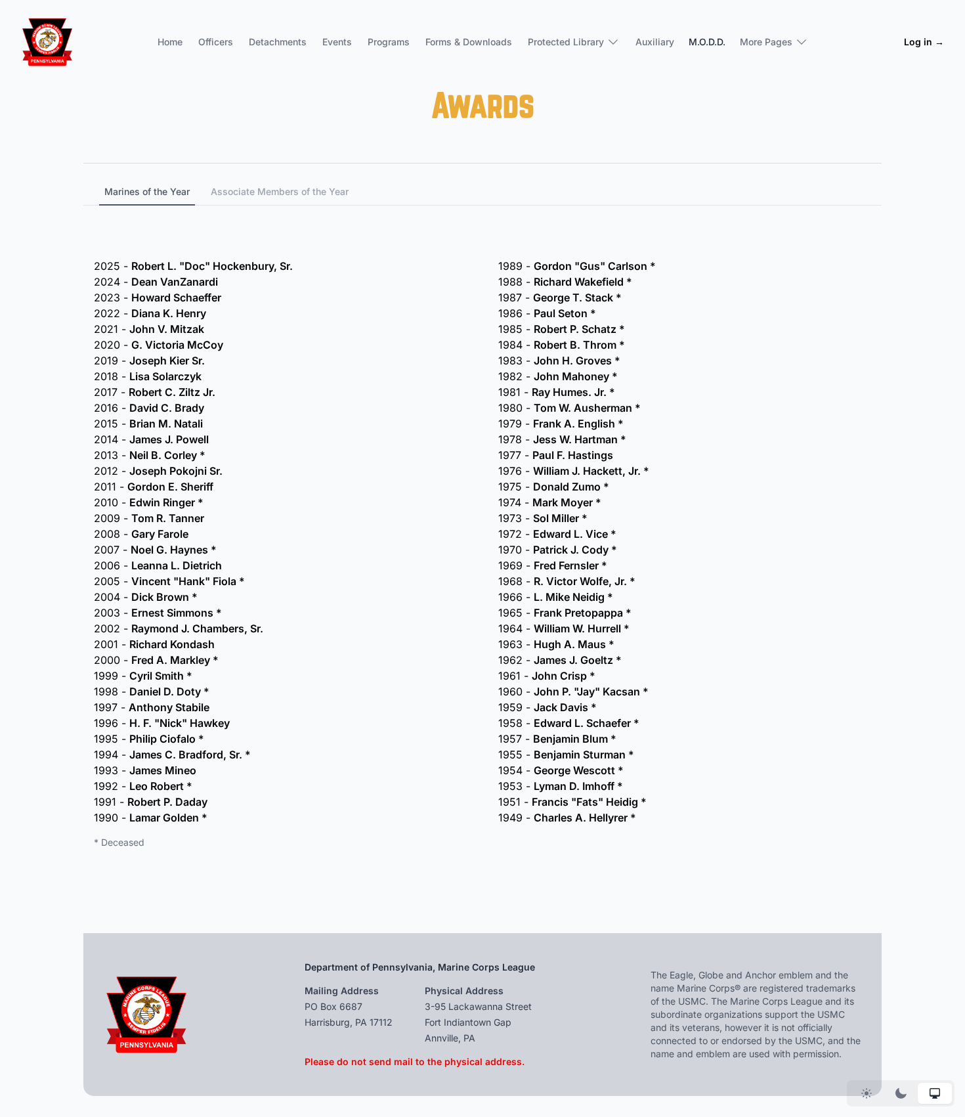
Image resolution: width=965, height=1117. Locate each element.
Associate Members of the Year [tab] (280, 191)
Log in (924, 41)
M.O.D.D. (707, 41)
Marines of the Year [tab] (147, 191)
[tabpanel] (482, 527)
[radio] (866, 1093)
